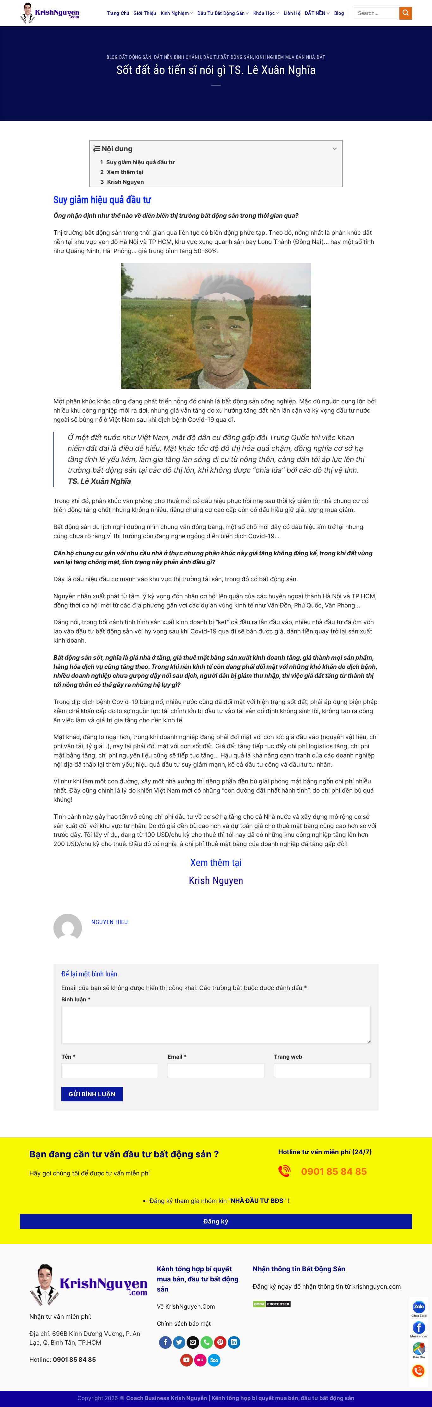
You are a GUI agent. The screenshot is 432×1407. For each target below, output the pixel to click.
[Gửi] (405, 13)
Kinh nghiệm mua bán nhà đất (290, 57)
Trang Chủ (118, 13)
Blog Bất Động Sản (129, 57)
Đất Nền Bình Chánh (177, 57)
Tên (68, 1056)
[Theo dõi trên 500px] (214, 1360)
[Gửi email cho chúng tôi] (193, 1342)
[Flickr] (200, 1360)
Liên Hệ (292, 13)
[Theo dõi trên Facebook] (165, 1342)
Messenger (419, 1335)
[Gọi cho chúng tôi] (207, 1342)
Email (177, 1056)
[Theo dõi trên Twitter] (179, 1342)
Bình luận (76, 999)
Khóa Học (264, 13)
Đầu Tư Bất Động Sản (220, 13)
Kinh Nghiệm (175, 13)
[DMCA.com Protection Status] (272, 1303)
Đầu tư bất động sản (228, 57)
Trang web (288, 1056)
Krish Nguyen (216, 881)
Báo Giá (419, 1356)
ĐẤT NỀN (315, 13)
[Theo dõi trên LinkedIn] (234, 1342)
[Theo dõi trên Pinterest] (220, 1342)
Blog (339, 13)
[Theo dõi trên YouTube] (186, 1360)
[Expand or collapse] (335, 149)
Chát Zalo (419, 1315)
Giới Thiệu (144, 13)
